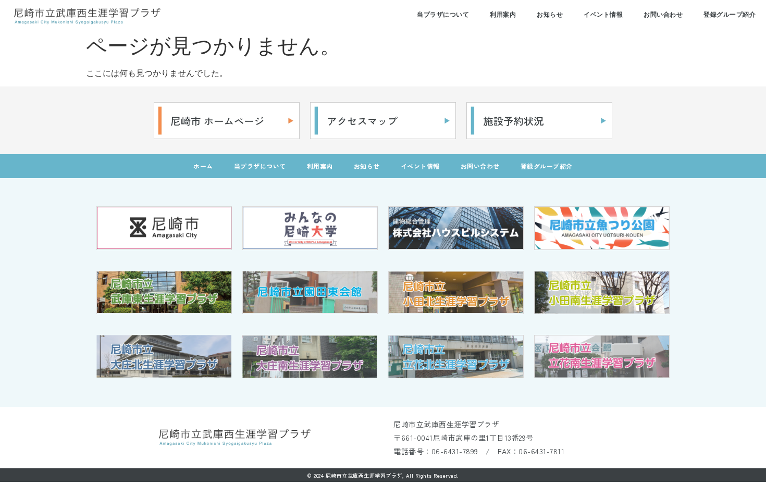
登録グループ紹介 (729, 14)
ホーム (203, 165)
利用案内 (503, 14)
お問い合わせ (663, 14)
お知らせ (550, 14)
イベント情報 (603, 14)
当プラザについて (443, 14)
